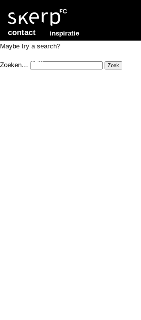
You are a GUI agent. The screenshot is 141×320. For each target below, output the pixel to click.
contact (22, 32)
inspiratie (64, 33)
